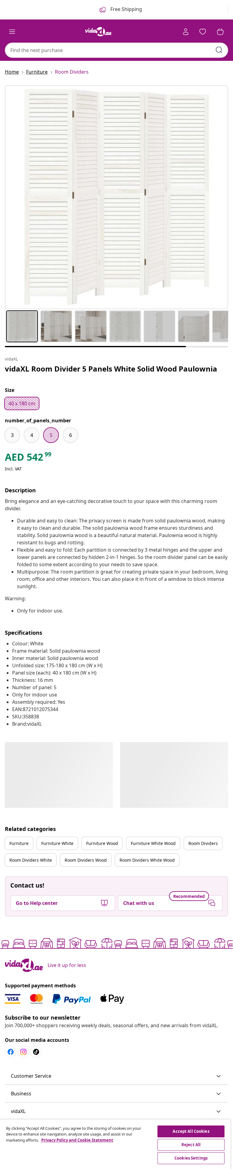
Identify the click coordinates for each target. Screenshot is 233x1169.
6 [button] (70, 435)
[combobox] (116, 50)
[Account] (186, 32)
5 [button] (51, 435)
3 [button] (12, 435)
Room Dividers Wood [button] (86, 860)
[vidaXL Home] (98, 31)
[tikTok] (36, 1052)
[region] (115, 1144)
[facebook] (11, 1052)
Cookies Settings (191, 1158)
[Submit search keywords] (219, 50)
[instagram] (23, 1052)
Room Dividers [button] (203, 843)
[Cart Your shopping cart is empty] (220, 32)
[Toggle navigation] (12, 31)
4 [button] (31, 435)
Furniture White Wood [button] (153, 843)
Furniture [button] (19, 843)
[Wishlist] (203, 32)
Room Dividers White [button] (30, 860)
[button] (116, 1076)
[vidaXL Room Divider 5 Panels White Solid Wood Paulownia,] (116, 197)
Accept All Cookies (191, 1131)
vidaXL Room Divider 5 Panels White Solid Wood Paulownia (111, 369)
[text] (28, 458)
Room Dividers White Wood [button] (147, 860)
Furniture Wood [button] (102, 843)
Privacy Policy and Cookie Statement (77, 1140)
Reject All (191, 1144)
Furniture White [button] (57, 843)
